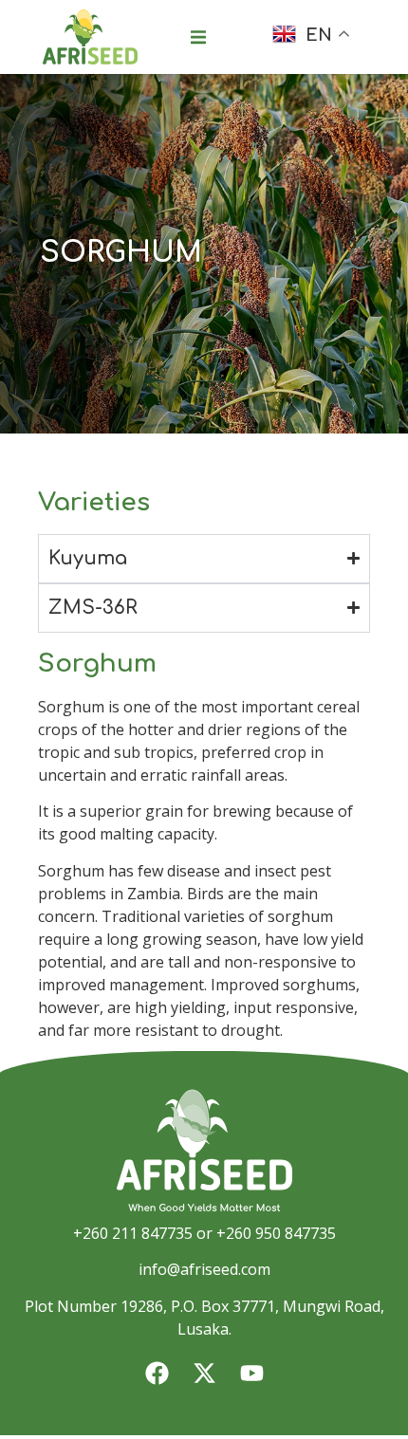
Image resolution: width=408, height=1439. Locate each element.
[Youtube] (251, 1373)
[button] (198, 37)
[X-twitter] (204, 1373)
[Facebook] (156, 1373)
